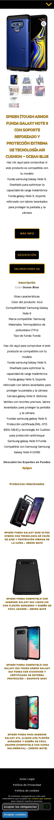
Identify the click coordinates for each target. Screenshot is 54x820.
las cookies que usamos (39, 798)
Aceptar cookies (15, 814)
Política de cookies (27, 790)
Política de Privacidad (27, 785)
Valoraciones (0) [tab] (27, 269)
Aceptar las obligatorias (20, 806)
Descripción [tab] (27, 255)
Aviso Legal (27, 779)
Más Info (27, 233)
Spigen (27, 467)
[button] (43, 23)
